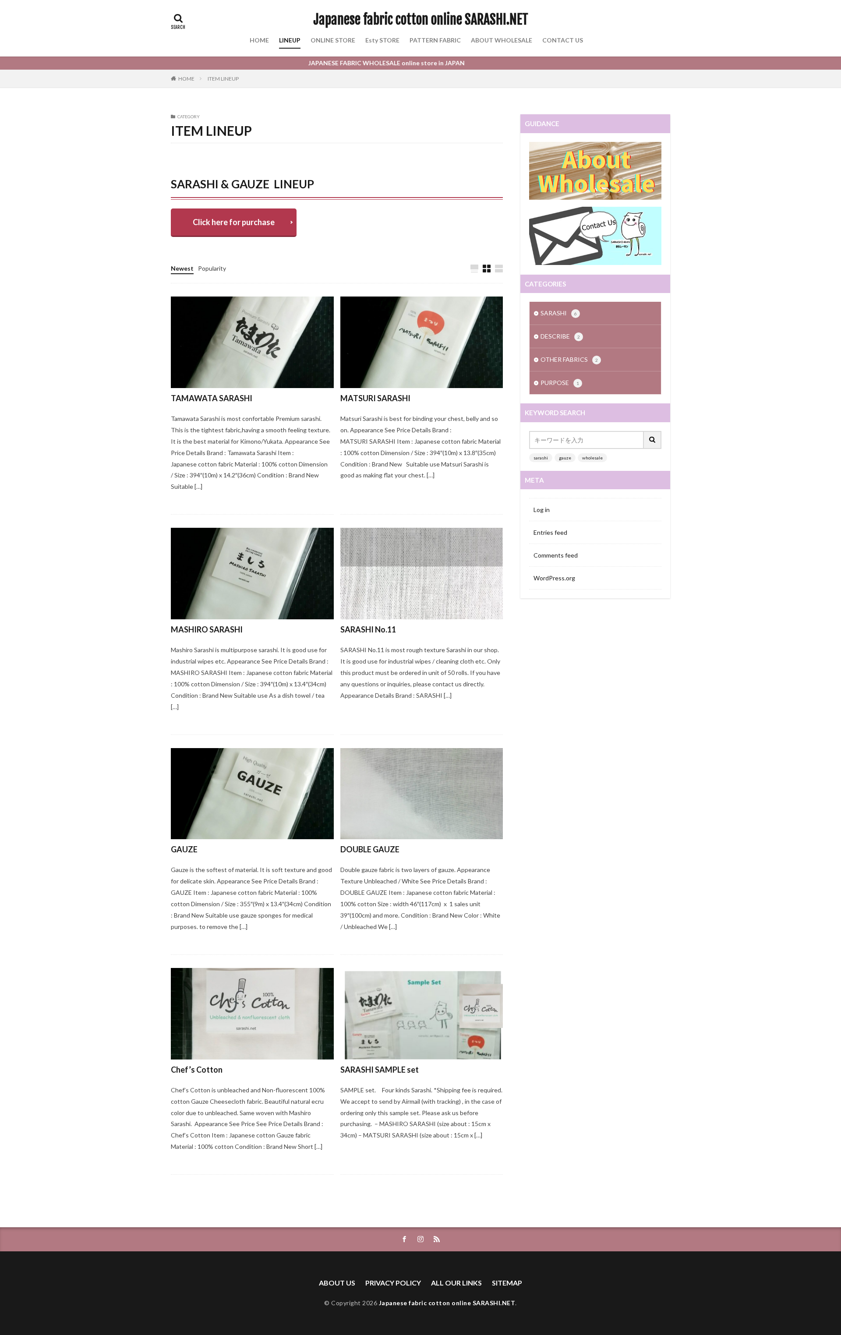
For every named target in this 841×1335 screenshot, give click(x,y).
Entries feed (550, 532)
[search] (652, 440)
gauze (565, 457)
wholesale (592, 457)
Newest (182, 268)
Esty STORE (382, 40)
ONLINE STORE (333, 40)
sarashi (541, 457)
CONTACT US (562, 40)
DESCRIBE (560, 336)
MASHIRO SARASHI (207, 629)
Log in (542, 509)
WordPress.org (554, 578)
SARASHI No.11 (368, 629)
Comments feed (556, 555)
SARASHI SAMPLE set (379, 1069)
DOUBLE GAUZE (369, 849)
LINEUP (289, 40)
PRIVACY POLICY (393, 1282)
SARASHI (186, 159)
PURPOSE (560, 382)
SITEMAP (507, 1282)
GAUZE (184, 849)
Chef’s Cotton (197, 1069)
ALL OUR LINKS (456, 1282)
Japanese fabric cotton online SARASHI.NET (420, 19)
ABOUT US (337, 1282)
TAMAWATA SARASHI (211, 398)
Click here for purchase (234, 222)
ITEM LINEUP (223, 78)
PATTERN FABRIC (435, 40)
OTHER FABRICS (229, 159)
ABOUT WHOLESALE (501, 40)
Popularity (212, 268)
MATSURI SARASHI (375, 398)
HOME (259, 40)
